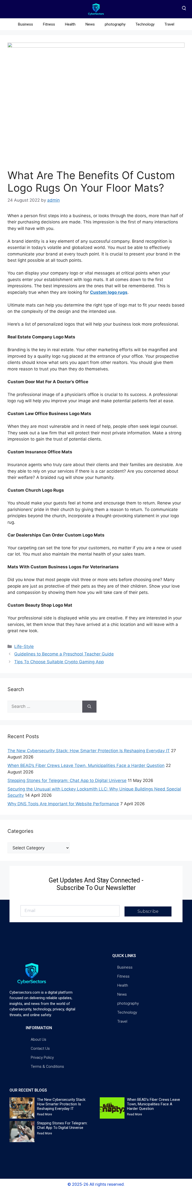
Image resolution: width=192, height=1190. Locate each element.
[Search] (89, 707)
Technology (145, 24)
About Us (38, 1039)
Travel (169, 24)
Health (70, 24)
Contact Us (40, 1048)
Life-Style (24, 646)
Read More (44, 1114)
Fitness (49, 24)
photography (115, 24)
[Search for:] (45, 707)
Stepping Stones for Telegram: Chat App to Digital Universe (67, 780)
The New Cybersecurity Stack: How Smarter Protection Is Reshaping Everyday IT (89, 750)
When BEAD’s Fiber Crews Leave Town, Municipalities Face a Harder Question (86, 765)
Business (25, 24)
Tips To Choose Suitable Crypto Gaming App (59, 661)
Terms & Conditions (47, 1066)
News (90, 24)
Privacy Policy (42, 1057)
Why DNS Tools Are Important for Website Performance (63, 803)
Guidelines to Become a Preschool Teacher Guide (64, 653)
